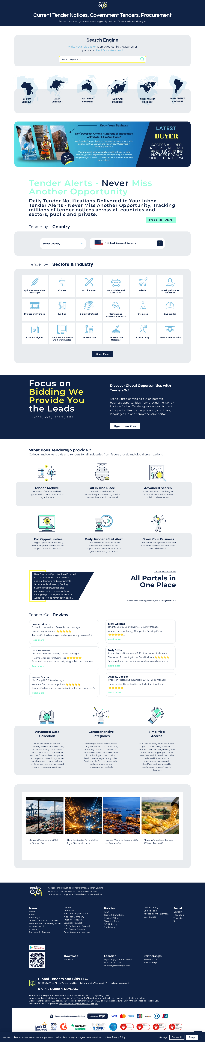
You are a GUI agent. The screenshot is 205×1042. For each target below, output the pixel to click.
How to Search (36, 926)
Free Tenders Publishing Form (45, 923)
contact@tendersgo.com (117, 965)
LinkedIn (177, 911)
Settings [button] (163, 1037)
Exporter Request (73, 923)
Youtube (178, 918)
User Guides (150, 917)
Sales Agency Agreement (77, 932)
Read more (38, 639)
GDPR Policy (111, 924)
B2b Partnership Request (77, 926)
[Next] (160, 243)
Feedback (69, 910)
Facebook (178, 915)
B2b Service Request (75, 929)
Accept (192, 1037)
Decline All (177, 1037)
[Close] (201, 1037)
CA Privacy (109, 927)
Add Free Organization (76, 913)
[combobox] (63, 243)
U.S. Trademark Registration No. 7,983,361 (78, 1003)
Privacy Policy (118, 1037)
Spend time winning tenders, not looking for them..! (151, 601)
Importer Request (73, 919)
